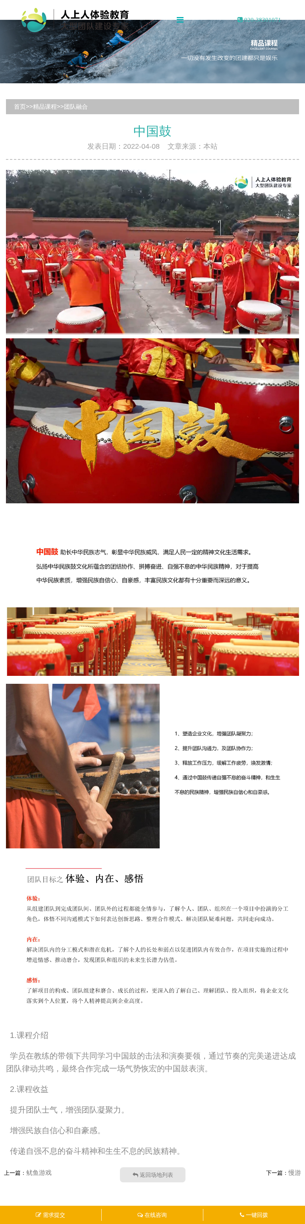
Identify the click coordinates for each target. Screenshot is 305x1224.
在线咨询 (155, 1215)
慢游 (294, 1172)
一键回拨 (256, 1215)
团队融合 (76, 106)
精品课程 (45, 106)
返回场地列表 (155, 1175)
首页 (20, 106)
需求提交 (53, 1215)
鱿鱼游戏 (39, 1172)
